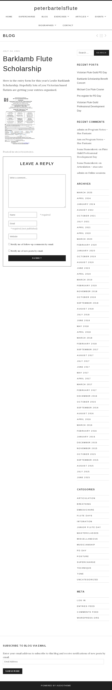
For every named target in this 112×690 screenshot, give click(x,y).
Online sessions (96, 172)
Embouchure (85, 510)
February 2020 (87, 245)
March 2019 (84, 280)
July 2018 (83, 315)
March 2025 (84, 192)
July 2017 (83, 361)
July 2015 (83, 472)
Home (9, 17)
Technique (84, 568)
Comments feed (88, 612)
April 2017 (84, 378)
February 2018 (87, 344)
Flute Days (84, 516)
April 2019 (84, 274)
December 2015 (87, 442)
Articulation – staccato (90, 166)
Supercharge (27, 17)
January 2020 (86, 251)
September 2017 (87, 349)
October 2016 (86, 402)
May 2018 (83, 326)
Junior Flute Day (89, 527)
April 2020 (84, 233)
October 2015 (86, 454)
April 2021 (84, 227)
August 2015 (85, 466)
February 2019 (87, 285)
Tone (80, 574)
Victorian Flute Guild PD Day (92, 72)
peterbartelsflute (56, 8)
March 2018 (84, 338)
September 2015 (87, 460)
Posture (83, 556)
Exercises (63, 17)
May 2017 (83, 373)
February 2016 (87, 431)
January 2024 (86, 204)
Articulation (86, 498)
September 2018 (87, 303)
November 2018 (87, 291)
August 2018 (85, 309)
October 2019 (86, 256)
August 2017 (85, 355)
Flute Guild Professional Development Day (92, 153)
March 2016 (84, 425)
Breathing (84, 504)
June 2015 (83, 477)
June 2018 (83, 320)
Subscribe (12, 671)
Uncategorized (24, 152)
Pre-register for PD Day (89, 96)
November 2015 (87, 448)
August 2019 (85, 262)
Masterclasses (88, 533)
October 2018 (86, 297)
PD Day (82, 550)
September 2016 (87, 408)
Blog (45, 17)
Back (101, 36)
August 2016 (85, 413)
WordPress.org (88, 618)
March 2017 (84, 384)
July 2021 (83, 222)
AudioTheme (64, 685)
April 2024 (84, 198)
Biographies (49, 25)
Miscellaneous (87, 539)
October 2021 (86, 216)
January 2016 (86, 437)
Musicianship (86, 545)
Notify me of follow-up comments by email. (32, 244)
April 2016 (84, 419)
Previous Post (96, 36)
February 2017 (87, 390)
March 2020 (84, 239)
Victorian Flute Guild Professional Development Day (90, 106)
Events (102, 17)
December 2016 (87, 396)
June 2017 (83, 367)
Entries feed (86, 606)
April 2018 (84, 332)
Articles (84, 17)
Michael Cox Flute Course (90, 89)
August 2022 (85, 210)
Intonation (84, 521)
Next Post (106, 36)
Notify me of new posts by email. (27, 251)
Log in (81, 600)
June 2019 (83, 268)
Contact (68, 25)
